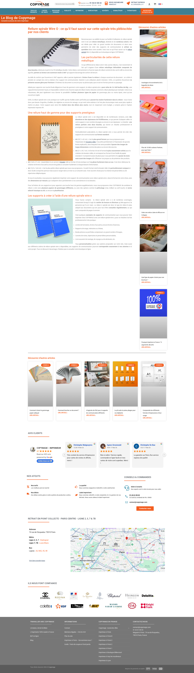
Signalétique (117, 10)
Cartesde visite (44, 11)
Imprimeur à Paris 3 (105, 640)
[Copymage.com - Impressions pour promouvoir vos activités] (39, 4)
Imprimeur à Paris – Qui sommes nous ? (78, 640)
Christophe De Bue (147, 445)
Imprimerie (80, 10)
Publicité (67, 10)
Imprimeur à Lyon (105, 661)
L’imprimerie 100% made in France (42, 632)
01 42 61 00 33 (95, 3)
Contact (67, 628)
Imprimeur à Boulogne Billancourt (110, 652)
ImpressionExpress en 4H (147, 11)
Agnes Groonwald (114, 445)
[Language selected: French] (161, 4)
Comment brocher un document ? (68, 410)
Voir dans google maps (37, 561)
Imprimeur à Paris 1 (105, 648)
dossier (62, 162)
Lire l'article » (146, 87)
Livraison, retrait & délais (38, 628)
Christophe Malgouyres (83, 445)
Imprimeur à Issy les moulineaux (110, 656)
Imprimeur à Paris (105, 632)
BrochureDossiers (56, 11)
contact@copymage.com (138, 502)
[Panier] (155, 4)
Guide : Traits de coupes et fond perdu (77, 644)
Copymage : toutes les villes (108, 628)
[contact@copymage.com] (126, 502)
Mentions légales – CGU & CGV (75, 632)
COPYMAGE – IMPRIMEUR (49, 448)
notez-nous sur (44, 461)
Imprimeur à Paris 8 (105, 636)
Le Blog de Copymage (18, 18)
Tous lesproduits (33, 11)
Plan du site (68, 636)
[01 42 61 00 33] (126, 496)
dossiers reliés (91, 142)
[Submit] (73, 4)
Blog (31, 640)
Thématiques (132, 10)
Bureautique (93, 10)
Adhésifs (105, 10)
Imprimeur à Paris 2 (105, 644)
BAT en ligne (34, 636)
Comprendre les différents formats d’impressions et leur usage (152, 412)
